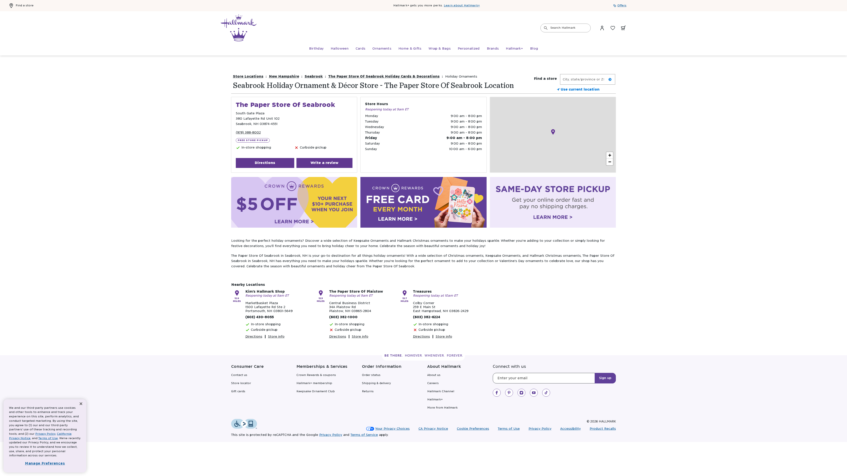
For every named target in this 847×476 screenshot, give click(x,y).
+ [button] (609, 155)
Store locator (241, 383)
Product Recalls (603, 428)
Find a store (25, 5)
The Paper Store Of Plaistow (356, 291)
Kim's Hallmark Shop (265, 291)
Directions (265, 163)
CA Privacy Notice (433, 428)
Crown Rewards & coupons (316, 375)
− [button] (609, 162)
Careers (433, 383)
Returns (368, 391)
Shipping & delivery (376, 383)
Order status (371, 375)
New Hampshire (284, 76)
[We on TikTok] (546, 393)
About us (433, 375)
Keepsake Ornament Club (315, 391)
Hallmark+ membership (314, 383)
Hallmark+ (435, 399)
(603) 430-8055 (259, 317)
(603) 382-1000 (343, 317)
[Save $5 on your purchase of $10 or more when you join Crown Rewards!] (294, 203)
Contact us (239, 375)
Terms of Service (364, 435)
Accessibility (570, 428)
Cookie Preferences (473, 428)
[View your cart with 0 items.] (623, 28)
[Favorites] (612, 28)
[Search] (545, 28)
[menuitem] (316, 49)
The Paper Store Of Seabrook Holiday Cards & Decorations (384, 76)
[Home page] (239, 28)
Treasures (422, 291)
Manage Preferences (45, 463)
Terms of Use (509, 428)
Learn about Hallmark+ (462, 5)
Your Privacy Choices (392, 428)
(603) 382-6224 (426, 317)
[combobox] (565, 28)
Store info (276, 336)
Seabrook (314, 76)
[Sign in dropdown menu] (602, 28)
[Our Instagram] (521, 393)
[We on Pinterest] (509, 393)
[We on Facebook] (497, 393)
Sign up (605, 378)
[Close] (81, 404)
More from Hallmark (442, 407)
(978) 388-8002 (248, 132)
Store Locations (248, 76)
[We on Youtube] (534, 393)
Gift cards (238, 391)
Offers (621, 5)
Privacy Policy (539, 428)
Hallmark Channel (440, 391)
